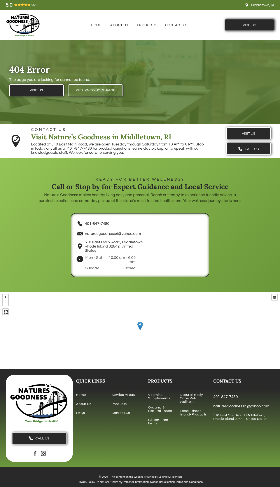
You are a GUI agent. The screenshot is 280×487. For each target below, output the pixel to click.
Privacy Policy (86, 482)
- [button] (5, 303)
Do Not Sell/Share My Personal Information (122, 482)
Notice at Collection (162, 482)
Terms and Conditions (189, 482)
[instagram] (43, 454)
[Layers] (274, 297)
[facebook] (35, 454)
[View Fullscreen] (5, 311)
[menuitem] (96, 25)
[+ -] (140, 330)
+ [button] (5, 297)
